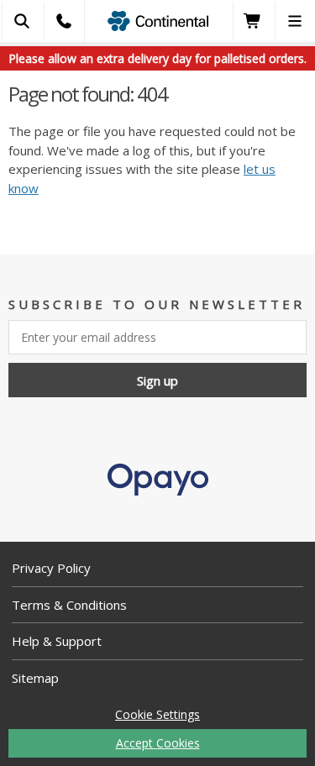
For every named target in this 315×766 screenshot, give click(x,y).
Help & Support (57, 640)
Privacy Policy (51, 567)
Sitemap (35, 677)
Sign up (157, 380)
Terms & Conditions (69, 604)
